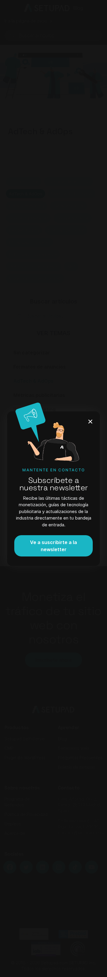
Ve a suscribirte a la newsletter (53, 545)
